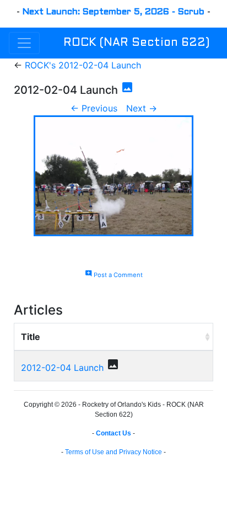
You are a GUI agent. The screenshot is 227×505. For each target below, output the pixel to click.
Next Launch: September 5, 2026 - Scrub (113, 12)
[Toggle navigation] (24, 43)
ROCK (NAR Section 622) (136, 43)
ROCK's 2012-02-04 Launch (83, 65)
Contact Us (113, 433)
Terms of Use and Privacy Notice (113, 452)
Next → (141, 108)
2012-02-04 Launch (62, 367)
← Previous (94, 108)
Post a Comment (114, 275)
